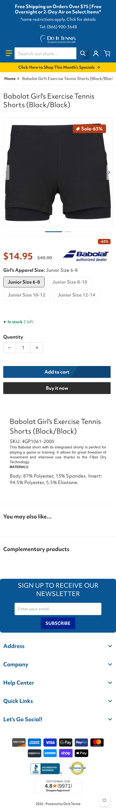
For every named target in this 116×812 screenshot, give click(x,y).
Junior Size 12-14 (76, 295)
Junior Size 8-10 (69, 282)
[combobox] (52, 53)
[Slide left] (6, 172)
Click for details (81, 19)
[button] (9, 53)
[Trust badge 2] (77, 769)
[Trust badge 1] (45, 769)
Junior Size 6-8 (24, 282)
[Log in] (95, 53)
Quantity (13, 337)
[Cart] (107, 53)
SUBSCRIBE (58, 623)
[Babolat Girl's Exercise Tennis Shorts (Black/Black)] (53, 231)
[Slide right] (109, 172)
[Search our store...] (82, 53)
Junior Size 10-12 (26, 295)
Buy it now (57, 388)
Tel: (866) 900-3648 (58, 27)
